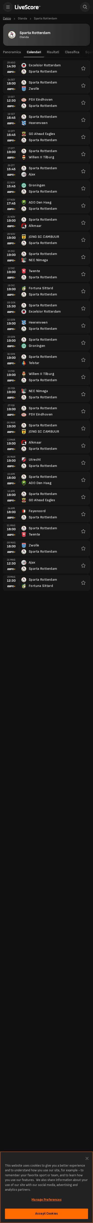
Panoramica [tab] (12, 52)
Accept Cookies (46, 1214)
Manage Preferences (46, 1200)
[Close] (87, 1158)
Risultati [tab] (53, 52)
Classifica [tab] (72, 52)
